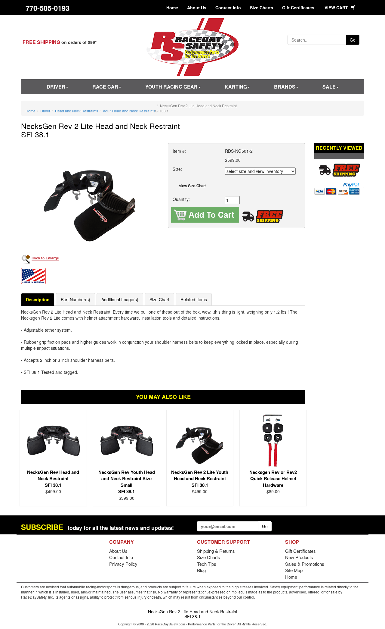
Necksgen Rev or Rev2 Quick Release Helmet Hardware (273, 478)
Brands (284, 86)
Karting (236, 86)
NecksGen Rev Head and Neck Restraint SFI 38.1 (53, 478)
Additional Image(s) (119, 299)
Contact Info (228, 8)
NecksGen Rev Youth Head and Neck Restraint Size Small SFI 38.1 (126, 482)
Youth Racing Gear (171, 86)
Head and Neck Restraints (76, 110)
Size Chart (159, 299)
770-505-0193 (47, 8)
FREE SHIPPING (41, 42)
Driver (56, 86)
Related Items (193, 299)
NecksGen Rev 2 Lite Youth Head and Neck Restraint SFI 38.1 (199, 478)
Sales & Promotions (304, 564)
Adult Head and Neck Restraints (129, 110)
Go (353, 40)
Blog (201, 570)
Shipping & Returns (216, 551)
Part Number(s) (75, 299)
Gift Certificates (298, 8)
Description (38, 299)
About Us (196, 8)
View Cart (337, 8)
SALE (329, 86)
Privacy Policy (123, 564)
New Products (299, 557)
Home (172, 8)
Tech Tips (206, 564)
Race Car (105, 86)
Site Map (294, 570)
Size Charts (261, 8)
